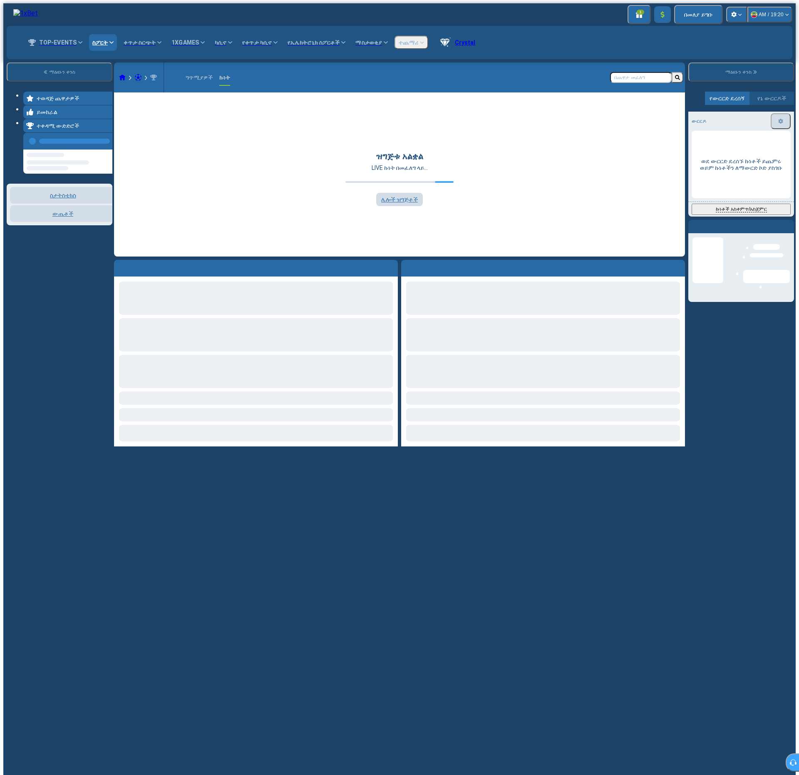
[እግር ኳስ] (138, 77)
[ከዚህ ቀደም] (103, 139)
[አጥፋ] (677, 267)
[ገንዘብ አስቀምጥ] (662, 14)
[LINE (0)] (122, 77)
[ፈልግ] (677, 77)
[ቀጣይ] (426, 266)
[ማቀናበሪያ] (736, 14)
